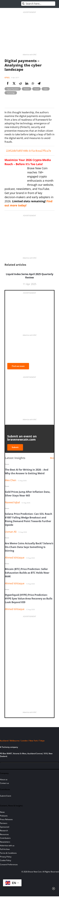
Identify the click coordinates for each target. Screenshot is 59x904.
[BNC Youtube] (23, 766)
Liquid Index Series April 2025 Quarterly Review (29, 275)
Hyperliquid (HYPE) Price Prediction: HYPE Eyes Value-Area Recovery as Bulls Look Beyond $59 (28, 598)
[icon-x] (18, 766)
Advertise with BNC (29, 54)
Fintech (26, 89)
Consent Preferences (9, 864)
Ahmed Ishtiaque (14, 557)
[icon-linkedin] (13, 766)
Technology (11, 93)
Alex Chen (10, 480)
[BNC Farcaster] (38, 766)
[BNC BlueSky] (33, 766)
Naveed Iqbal (12, 502)
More (52, 458)
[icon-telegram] (8, 766)
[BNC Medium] (28, 766)
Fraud (36, 89)
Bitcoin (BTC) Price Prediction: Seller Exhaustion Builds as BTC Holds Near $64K (27, 572)
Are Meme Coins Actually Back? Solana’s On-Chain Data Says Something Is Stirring (29, 547)
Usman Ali (10, 531)
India (45, 89)
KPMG (7, 77)
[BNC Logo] (29, 735)
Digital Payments (13, 89)
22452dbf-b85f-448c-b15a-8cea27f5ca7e (28, 150)
